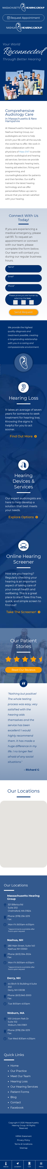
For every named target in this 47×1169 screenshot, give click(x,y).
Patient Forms (19, 1091)
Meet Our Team (20, 1076)
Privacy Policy (23, 1140)
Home (14, 1065)
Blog (13, 1097)
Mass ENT (24, 152)
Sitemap (23, 1148)
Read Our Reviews (23, 669)
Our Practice (18, 1071)
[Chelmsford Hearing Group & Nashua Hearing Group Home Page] (23, 7)
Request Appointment (25, 17)
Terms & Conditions (23, 1144)
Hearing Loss (19, 1081)
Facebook (17, 1107)
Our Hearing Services (24, 1086)
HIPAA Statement (24, 1136)
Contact (15, 1102)
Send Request (23, 312)
